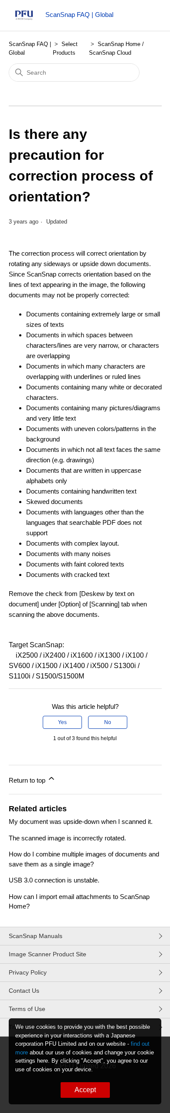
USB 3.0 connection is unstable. (54, 880)
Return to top (28, 780)
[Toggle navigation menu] (146, 17)
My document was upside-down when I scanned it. (81, 821)
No (107, 722)
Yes (62, 722)
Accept (85, 1089)
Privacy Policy (28, 972)
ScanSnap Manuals (35, 935)
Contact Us (24, 990)
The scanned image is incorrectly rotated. (67, 838)
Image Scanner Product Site (47, 954)
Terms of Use (27, 1008)
